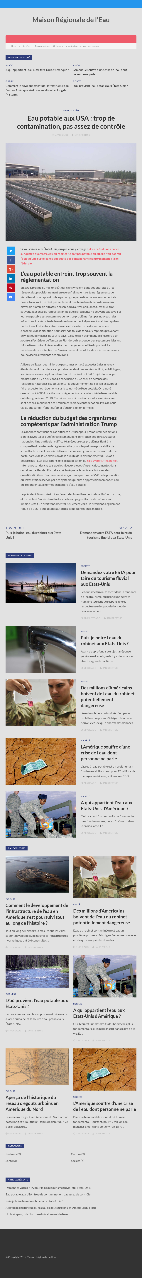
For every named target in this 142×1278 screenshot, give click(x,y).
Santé (66, 110)
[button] (7, 4)
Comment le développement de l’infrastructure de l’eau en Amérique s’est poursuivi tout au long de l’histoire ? (37, 90)
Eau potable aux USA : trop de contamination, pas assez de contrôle (48, 1194)
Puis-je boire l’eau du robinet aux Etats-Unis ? (34, 535)
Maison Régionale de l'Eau (71, 20)
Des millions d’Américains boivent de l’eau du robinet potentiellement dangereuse (101, 916)
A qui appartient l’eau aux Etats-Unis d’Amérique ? (37, 69)
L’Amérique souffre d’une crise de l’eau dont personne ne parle (105, 752)
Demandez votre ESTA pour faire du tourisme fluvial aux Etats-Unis (106, 535)
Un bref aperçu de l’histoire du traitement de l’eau (37, 1214)
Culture (9, 81)
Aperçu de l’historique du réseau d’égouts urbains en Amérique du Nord (32, 1103)
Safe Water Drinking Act (102, 460)
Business (77, 81)
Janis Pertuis (82, 135)
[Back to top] (132, 1268)
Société (9, 65)
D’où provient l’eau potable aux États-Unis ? (100, 85)
